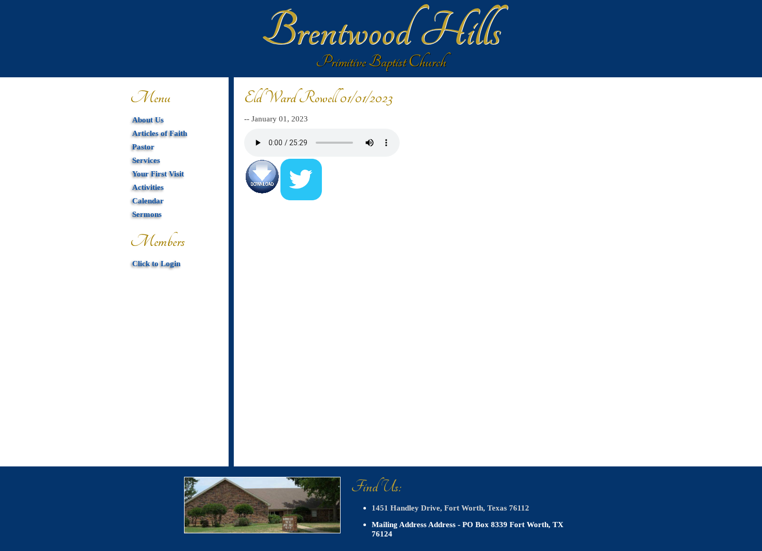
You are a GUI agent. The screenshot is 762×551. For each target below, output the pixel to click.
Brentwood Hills (381, 31)
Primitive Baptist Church (381, 61)
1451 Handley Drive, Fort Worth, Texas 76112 (450, 507)
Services (146, 160)
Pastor (143, 146)
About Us (148, 119)
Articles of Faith (159, 133)
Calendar (148, 200)
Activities (148, 187)
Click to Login (156, 263)
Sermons (147, 214)
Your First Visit (158, 173)
